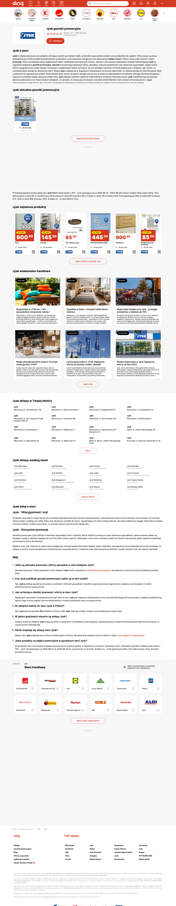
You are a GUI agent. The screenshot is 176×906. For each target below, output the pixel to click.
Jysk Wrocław (133, 466)
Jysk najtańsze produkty (29, 207)
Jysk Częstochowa (135, 480)
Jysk (45, 829)
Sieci (26, 664)
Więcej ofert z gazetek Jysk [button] (88, 261)
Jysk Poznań (94, 466)
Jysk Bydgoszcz (58, 480)
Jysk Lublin (94, 473)
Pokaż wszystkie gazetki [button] (88, 139)
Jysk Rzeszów (57, 487)
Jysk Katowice (20, 480)
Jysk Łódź (18, 473)
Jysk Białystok (95, 480)
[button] (134, 3)
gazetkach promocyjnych (99, 570)
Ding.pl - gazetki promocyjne (23, 829)
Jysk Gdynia (94, 487)
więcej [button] (88, 451)
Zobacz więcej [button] (88, 497)
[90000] (126, 223)
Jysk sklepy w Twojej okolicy (32, 400)
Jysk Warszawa (20, 466)
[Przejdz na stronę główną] (18, 3)
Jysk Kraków (56, 466)
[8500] (75, 223)
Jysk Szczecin (133, 473)
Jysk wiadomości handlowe (31, 271)
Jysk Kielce (19, 487)
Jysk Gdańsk (56, 473)
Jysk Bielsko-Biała (135, 487)
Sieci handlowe (35, 667)
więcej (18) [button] (88, 384)
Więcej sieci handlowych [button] (88, 721)
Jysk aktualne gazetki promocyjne (36, 89)
